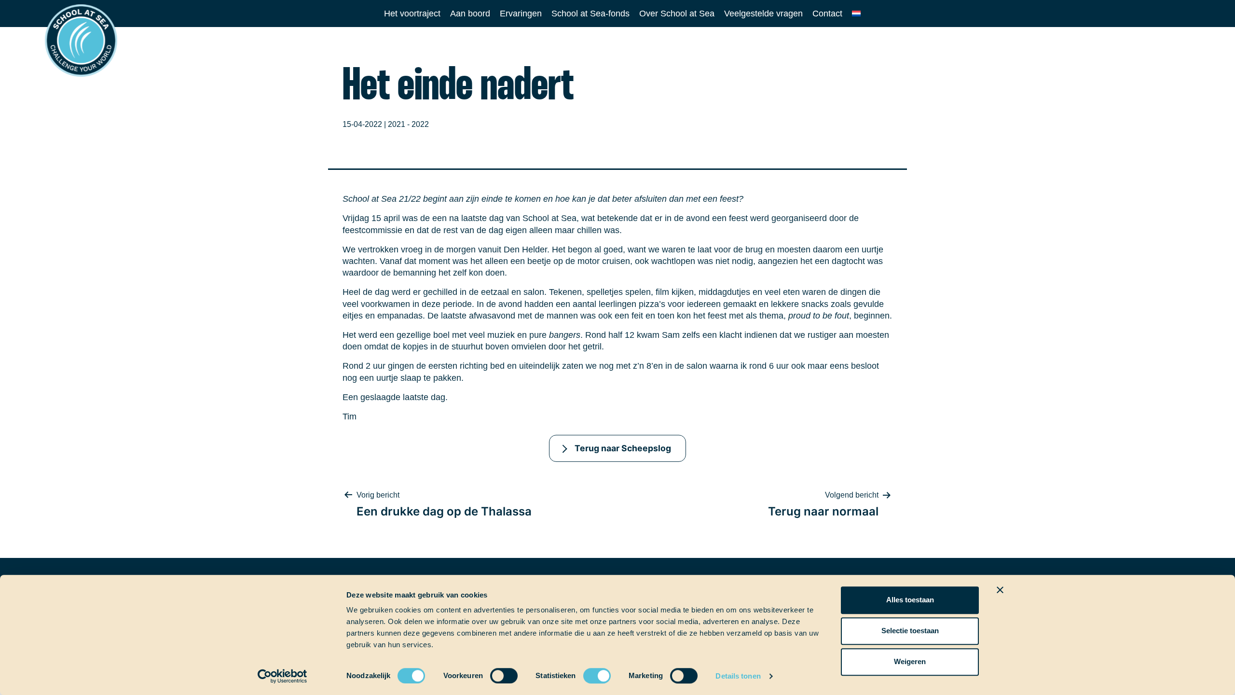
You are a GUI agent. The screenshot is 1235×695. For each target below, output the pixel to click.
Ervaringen (521, 13)
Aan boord (470, 13)
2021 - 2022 (408, 124)
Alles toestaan (910, 600)
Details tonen (737, 676)
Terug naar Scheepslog (623, 448)
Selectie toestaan (910, 630)
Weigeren (910, 661)
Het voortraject (412, 13)
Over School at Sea (676, 13)
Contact (827, 13)
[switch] (494, 672)
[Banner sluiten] (1000, 589)
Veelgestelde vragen (763, 13)
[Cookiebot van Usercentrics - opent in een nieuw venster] (282, 676)
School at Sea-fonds (590, 13)
